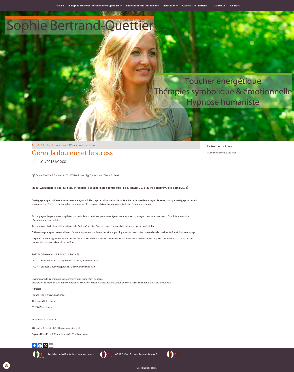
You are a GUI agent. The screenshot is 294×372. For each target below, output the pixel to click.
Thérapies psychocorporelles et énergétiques (93, 5)
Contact (235, 5)
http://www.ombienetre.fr (69, 328)
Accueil (60, 5)
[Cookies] (6, 365)
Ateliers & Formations (194, 5)
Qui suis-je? (220, 5)
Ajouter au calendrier (45, 169)
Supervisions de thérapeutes (142, 5)
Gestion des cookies (147, 367)
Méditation (169, 5)
